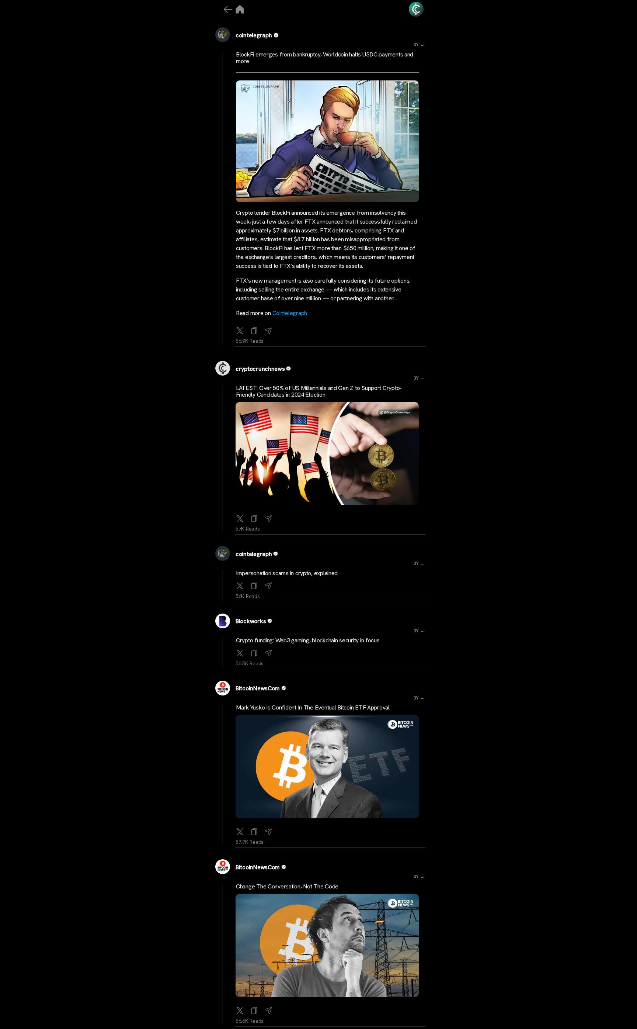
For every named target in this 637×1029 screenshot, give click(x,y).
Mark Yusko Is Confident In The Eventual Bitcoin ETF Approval (313, 707)
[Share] (268, 329)
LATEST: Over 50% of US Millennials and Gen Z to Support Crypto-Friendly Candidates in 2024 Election (319, 391)
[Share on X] (240, 329)
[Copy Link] (254, 329)
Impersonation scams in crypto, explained (287, 573)
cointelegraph (254, 35)
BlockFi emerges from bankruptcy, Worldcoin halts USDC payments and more (324, 58)
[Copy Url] (254, 516)
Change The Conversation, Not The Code (287, 886)
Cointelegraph (289, 313)
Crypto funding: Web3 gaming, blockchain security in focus (308, 640)
